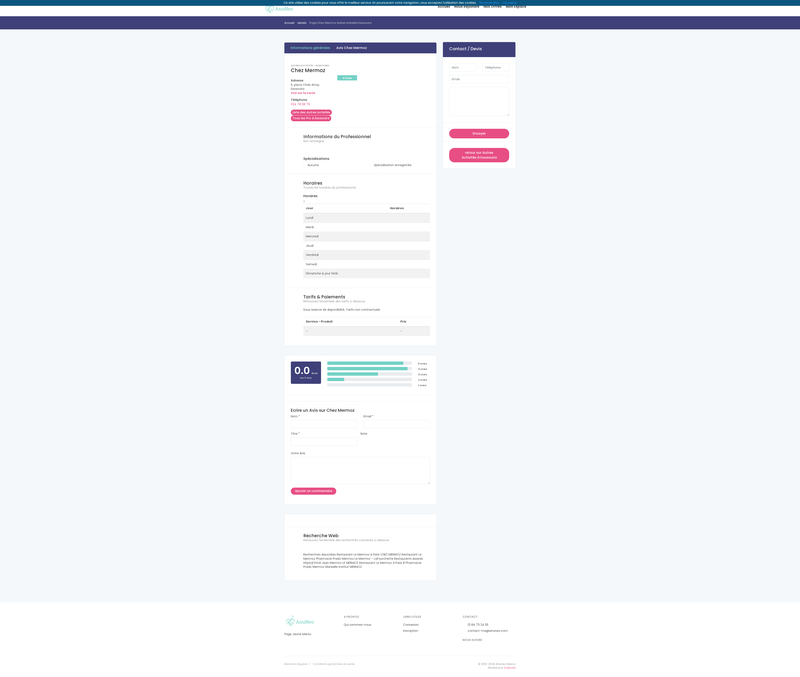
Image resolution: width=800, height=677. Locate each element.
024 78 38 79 (300, 104)
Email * (369, 416)
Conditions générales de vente (334, 664)
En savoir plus (489, 3)
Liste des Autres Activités (311, 112)
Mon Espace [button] (516, 6)
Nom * (295, 416)
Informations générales (310, 47)
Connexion (411, 625)
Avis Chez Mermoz (351, 47)
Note (363, 434)
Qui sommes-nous (357, 625)
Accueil (444, 6)
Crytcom (510, 668)
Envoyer (479, 133)
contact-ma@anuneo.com (487, 631)
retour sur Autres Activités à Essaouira (479, 155)
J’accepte (509, 3)
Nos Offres (493, 6)
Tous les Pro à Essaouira (311, 118)
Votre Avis (298, 453)
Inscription (410, 631)
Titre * (295, 434)
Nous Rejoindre (466, 6)
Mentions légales (296, 664)
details (301, 23)
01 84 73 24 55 (477, 625)
